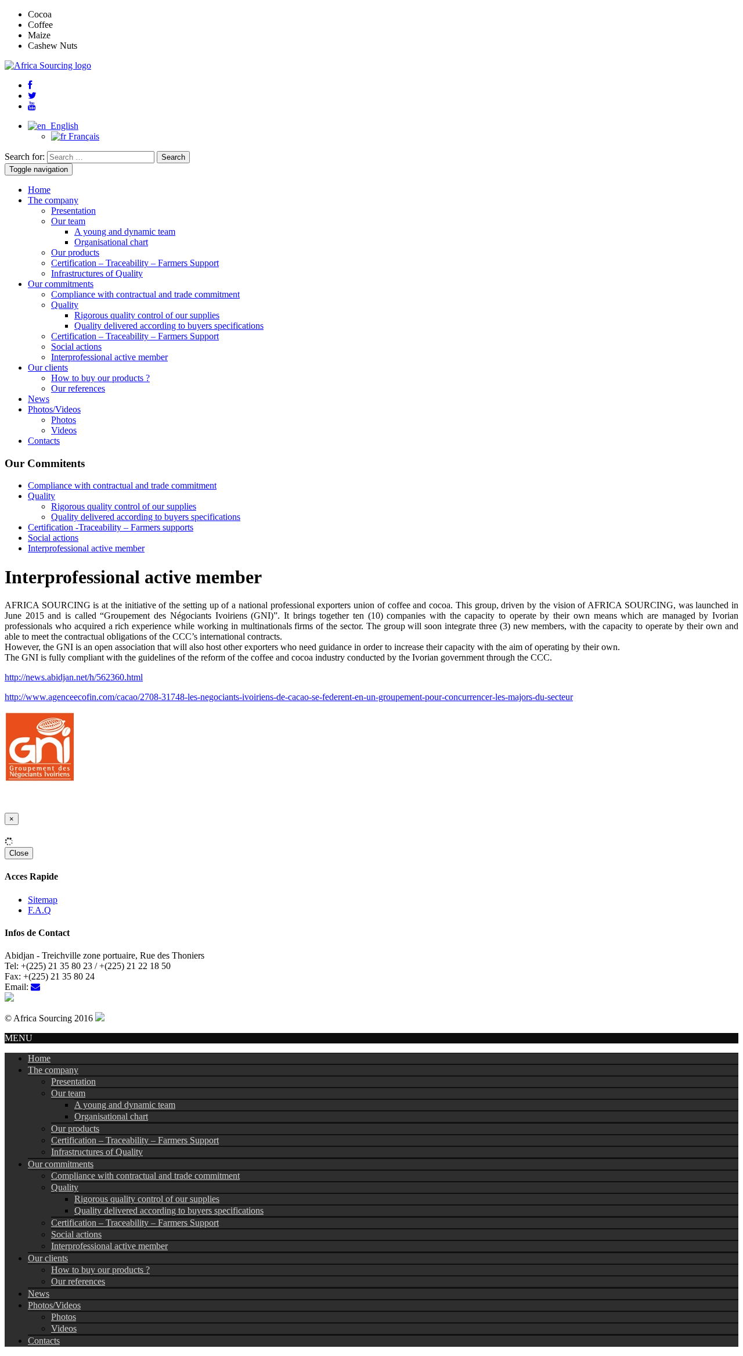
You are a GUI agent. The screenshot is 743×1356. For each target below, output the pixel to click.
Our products (75, 252)
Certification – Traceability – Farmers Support (135, 263)
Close (18, 853)
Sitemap (42, 900)
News (38, 399)
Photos (63, 420)
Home (39, 190)
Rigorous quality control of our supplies (146, 315)
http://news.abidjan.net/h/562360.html (74, 677)
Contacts (44, 441)
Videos (64, 430)
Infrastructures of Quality (97, 273)
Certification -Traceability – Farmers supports (110, 527)
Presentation (73, 211)
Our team (68, 221)
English (62, 126)
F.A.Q (39, 910)
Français (82, 136)
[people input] (99, 1018)
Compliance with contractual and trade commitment (145, 294)
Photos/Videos (54, 409)
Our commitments (60, 284)
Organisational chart (111, 242)
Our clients (48, 367)
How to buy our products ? (100, 378)
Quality (64, 305)
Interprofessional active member (109, 357)
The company (53, 200)
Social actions (76, 346)
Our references (78, 388)
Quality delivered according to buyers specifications (169, 326)
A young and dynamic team (124, 231)
